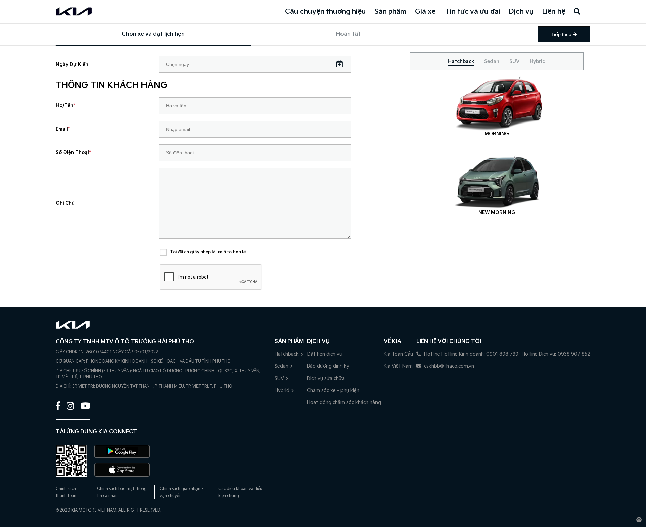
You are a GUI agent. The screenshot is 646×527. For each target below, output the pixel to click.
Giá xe (425, 12)
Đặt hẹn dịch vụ (324, 354)
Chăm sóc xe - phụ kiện (333, 390)
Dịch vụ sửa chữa (326, 378)
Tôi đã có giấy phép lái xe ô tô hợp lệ (208, 252)
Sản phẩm (390, 12)
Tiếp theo (562, 34)
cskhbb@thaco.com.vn (448, 366)
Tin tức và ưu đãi (472, 12)
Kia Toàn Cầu (398, 354)
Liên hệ (553, 12)
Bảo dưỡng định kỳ (328, 366)
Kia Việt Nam (398, 366)
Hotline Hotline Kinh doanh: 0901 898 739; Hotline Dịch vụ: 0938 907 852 (506, 354)
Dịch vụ (521, 12)
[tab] (461, 61)
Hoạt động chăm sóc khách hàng (344, 403)
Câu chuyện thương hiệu (325, 12)
